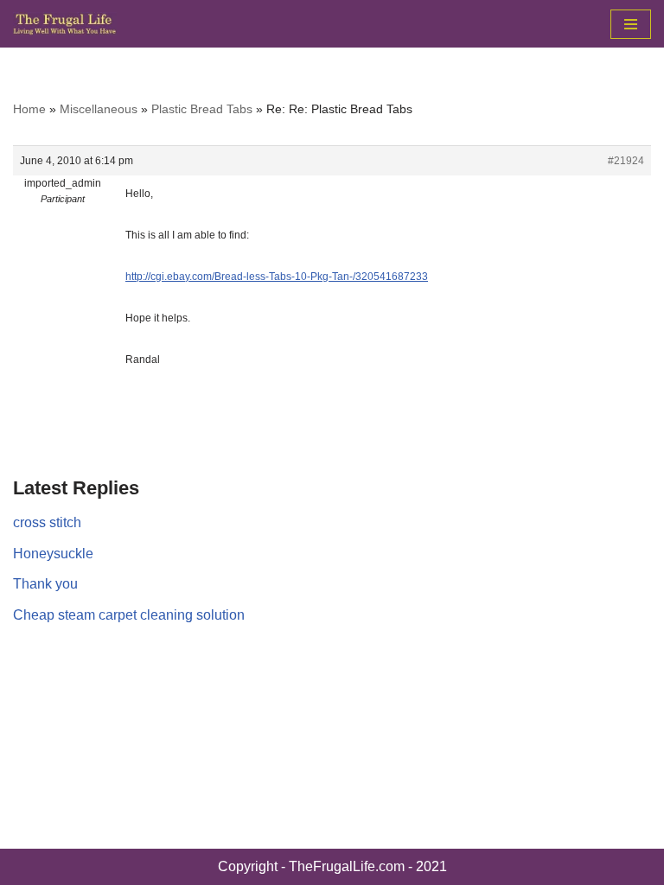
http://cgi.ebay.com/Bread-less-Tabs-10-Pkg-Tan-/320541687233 (276, 277)
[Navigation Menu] (630, 24)
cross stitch (47, 522)
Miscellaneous (98, 109)
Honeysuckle (53, 553)
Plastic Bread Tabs (201, 109)
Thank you (45, 583)
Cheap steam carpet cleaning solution (129, 615)
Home (29, 109)
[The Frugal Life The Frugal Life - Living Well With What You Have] (65, 23)
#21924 (626, 161)
